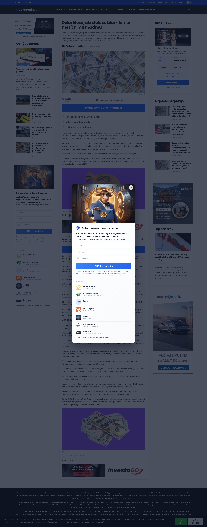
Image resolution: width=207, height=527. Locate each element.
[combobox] (78, 258)
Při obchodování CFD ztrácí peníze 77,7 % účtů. (93, 337)
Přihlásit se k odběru (103, 266)
